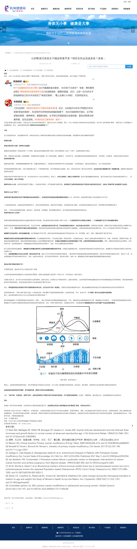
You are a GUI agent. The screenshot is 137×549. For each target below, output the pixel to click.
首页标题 (7, 53)
